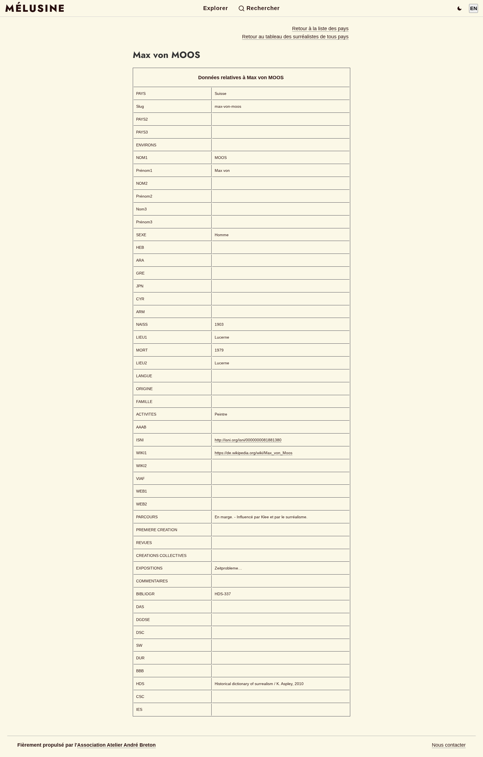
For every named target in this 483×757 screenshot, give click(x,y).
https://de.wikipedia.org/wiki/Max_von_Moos (253, 453)
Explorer (215, 8)
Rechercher (263, 8)
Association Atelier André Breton (116, 745)
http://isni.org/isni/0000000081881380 (248, 440)
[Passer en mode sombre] (459, 8)
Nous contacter (449, 745)
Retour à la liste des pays (320, 28)
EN (473, 8)
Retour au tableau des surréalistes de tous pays (295, 36)
